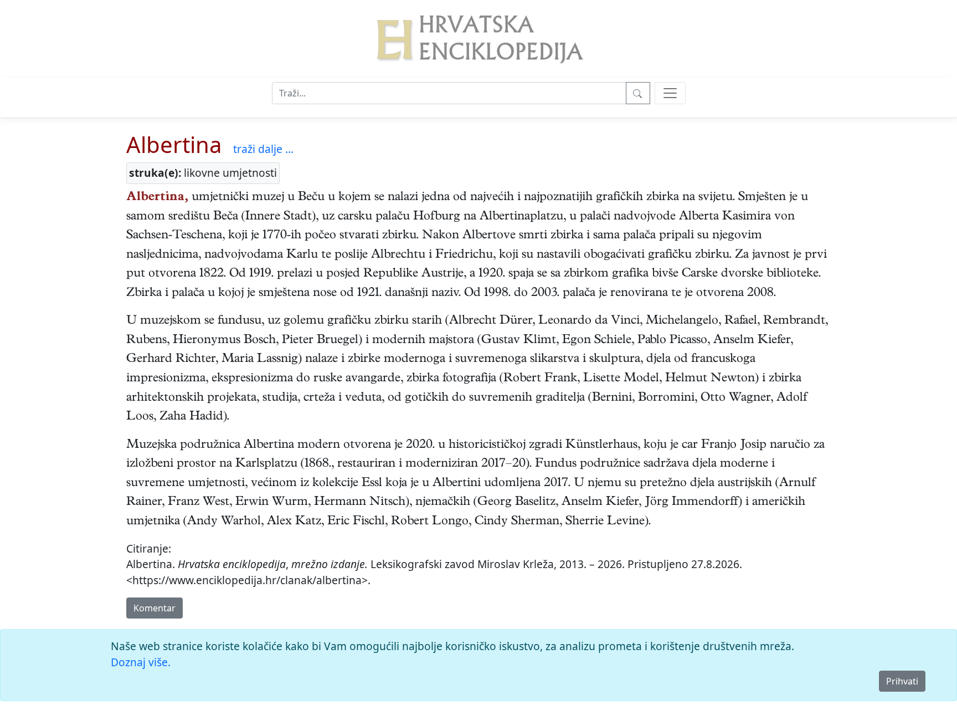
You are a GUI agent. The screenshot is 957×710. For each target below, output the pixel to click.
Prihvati (902, 681)
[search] (670, 93)
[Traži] (638, 93)
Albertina (174, 144)
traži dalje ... (263, 148)
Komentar (154, 608)
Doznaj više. (141, 662)
